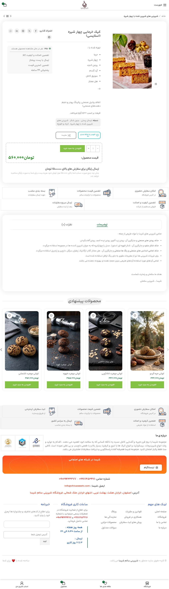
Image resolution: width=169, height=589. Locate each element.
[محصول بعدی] (4, 16)
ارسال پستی (86, 120)
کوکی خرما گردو (157, 373)
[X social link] (29, 30)
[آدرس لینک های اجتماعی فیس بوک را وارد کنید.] (35, 30)
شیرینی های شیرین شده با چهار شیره (141, 16)
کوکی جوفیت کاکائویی (111, 373)
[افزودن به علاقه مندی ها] (135, 316)
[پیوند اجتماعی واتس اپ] (10, 30)
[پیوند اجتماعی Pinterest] (23, 30)
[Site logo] (84, 5)
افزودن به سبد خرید (72, 148)
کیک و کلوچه (63, 124)
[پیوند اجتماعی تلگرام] (49, 37)
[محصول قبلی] (10, 16)
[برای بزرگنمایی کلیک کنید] (155, 84)
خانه (163, 16)
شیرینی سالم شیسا (128, 561)
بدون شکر (74, 120)
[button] (147, 384)
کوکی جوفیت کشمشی (28, 373)
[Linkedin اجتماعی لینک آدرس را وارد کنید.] (16, 30)
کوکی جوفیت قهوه (71, 373)
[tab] (102, 224)
